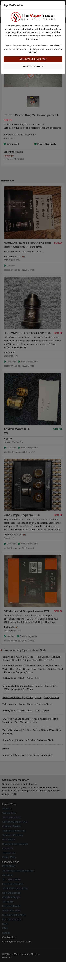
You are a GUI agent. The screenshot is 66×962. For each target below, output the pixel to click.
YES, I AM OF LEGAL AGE (33, 59)
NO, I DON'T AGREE (33, 66)
